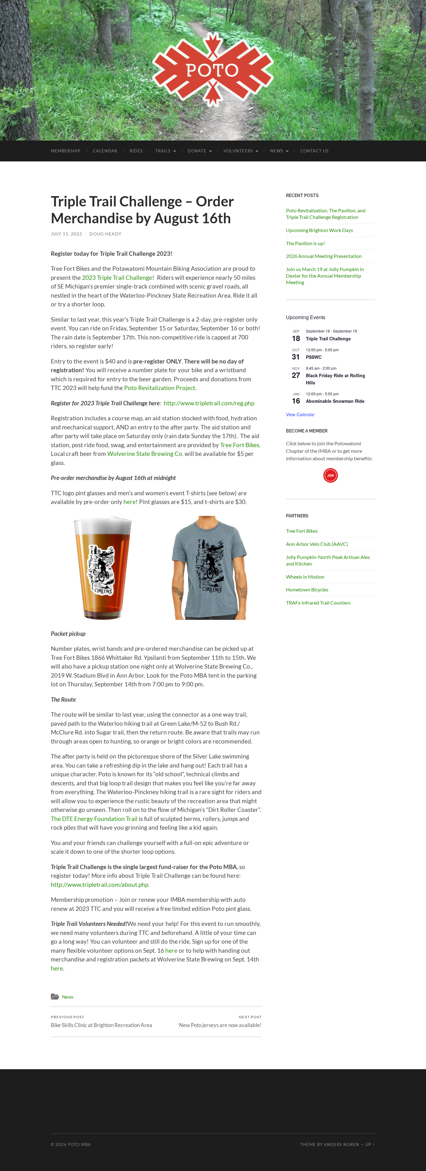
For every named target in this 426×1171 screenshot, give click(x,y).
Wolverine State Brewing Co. (145, 453)
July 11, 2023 (66, 233)
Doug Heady (106, 233)
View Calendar (300, 414)
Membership (65, 150)
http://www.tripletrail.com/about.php (99, 884)
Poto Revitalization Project (159, 387)
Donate (197, 150)
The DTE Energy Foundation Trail (94, 818)
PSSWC (314, 357)
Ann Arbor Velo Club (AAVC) (317, 544)
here (129, 501)
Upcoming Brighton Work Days (319, 230)
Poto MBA (79, 1144)
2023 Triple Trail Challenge (117, 277)
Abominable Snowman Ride (335, 401)
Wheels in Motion (305, 577)
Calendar (105, 150)
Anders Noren (341, 1144)
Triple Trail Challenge (328, 338)
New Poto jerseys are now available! (220, 1021)
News (276, 150)
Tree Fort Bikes (239, 444)
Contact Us (314, 150)
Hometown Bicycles (307, 589)
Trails (163, 150)
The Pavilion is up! (305, 243)
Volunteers (238, 150)
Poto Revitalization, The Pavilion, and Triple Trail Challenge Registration (325, 213)
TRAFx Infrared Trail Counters (318, 602)
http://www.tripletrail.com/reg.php (209, 403)
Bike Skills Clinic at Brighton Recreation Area (101, 1021)
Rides (136, 150)
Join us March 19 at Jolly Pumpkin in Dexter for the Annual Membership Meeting (325, 275)
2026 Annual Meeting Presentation (324, 256)
